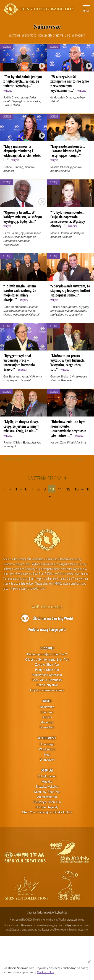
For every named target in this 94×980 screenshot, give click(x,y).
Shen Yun (47, 712)
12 (68, 489)
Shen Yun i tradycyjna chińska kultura (47, 812)
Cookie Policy (45, 972)
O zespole (47, 648)
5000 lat (47, 770)
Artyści (47, 717)
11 (60, 489)
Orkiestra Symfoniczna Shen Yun (47, 659)
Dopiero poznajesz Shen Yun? (47, 654)
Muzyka (47, 781)
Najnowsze (47, 707)
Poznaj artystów (47, 685)
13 (76, 489)
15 (88, 489)
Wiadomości (47, 738)
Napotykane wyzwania (47, 675)
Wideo (47, 700)
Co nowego (47, 744)
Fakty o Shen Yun (47, 670)
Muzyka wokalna (47, 786)
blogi (47, 754)
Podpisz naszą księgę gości (47, 629)
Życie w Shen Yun (47, 664)
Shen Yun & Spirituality (47, 680)
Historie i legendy (47, 807)
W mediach (47, 727)
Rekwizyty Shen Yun (47, 802)
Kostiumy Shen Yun (47, 792)
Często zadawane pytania (47, 690)
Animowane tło (47, 797)
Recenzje (47, 722)
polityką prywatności (73, 925)
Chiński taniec (47, 776)
